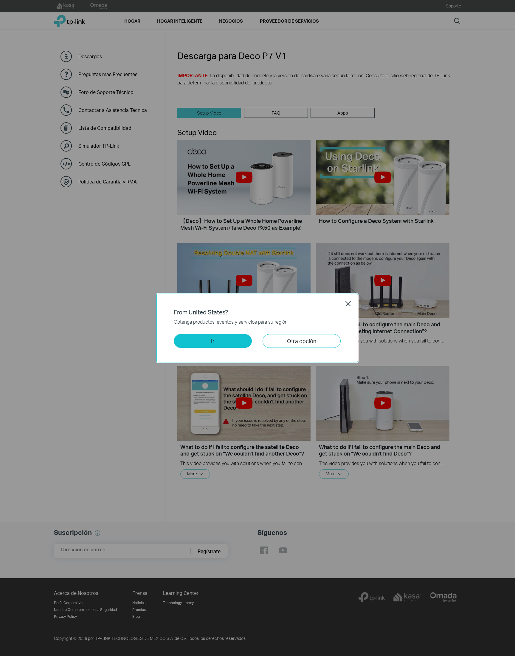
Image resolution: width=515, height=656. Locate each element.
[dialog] (257, 328)
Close (348, 303)
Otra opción (301, 340)
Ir (213, 340)
